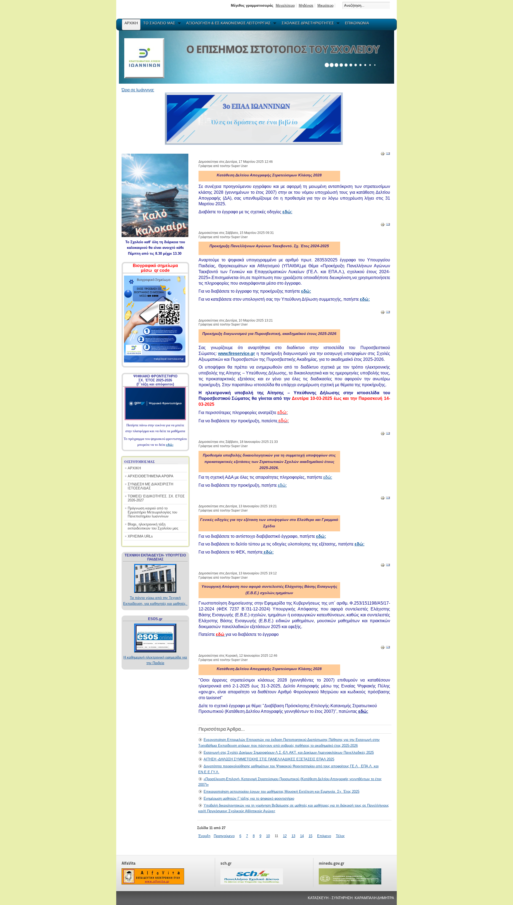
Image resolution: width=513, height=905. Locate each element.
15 (310, 836)
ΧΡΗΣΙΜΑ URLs (140, 536)
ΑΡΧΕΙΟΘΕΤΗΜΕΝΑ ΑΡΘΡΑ (150, 476)
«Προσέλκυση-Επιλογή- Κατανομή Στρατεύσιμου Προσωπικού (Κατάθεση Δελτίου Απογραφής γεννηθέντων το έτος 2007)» (290, 782)
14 (302, 836)
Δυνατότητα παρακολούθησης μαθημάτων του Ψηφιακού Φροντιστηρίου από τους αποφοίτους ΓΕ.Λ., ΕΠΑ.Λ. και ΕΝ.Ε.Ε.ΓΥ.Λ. (288, 769)
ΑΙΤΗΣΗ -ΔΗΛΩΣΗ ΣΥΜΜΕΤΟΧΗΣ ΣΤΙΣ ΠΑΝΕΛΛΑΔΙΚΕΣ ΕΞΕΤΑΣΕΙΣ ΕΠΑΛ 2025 (269, 759)
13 (293, 836)
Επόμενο (324, 836)
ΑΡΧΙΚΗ (134, 468)
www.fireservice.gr (236, 353)
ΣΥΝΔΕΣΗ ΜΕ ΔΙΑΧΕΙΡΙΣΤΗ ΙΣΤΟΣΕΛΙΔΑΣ (150, 486)
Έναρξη (204, 836)
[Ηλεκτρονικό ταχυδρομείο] (388, 155)
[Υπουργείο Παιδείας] (350, 883)
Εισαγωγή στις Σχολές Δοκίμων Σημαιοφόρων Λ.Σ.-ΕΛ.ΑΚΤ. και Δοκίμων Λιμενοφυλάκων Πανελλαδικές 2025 (289, 753)
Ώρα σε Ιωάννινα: (138, 90)
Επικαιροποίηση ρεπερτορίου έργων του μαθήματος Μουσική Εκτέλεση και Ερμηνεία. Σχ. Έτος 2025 (281, 792)
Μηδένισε (306, 5)
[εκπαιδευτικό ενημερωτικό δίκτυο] (153, 883)
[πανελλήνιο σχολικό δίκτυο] (251, 883)
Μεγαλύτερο (285, 5)
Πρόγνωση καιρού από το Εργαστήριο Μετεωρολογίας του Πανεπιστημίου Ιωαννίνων (152, 512)
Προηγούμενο (224, 836)
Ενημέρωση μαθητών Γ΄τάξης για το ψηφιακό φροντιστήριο (249, 798)
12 (285, 836)
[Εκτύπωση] (382, 155)
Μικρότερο (325, 5)
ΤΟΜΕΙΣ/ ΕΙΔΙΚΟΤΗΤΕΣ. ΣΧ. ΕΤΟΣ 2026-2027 (156, 498)
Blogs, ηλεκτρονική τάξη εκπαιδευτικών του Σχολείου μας (153, 526)
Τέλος (340, 836)
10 (268, 836)
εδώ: (169, 445)
